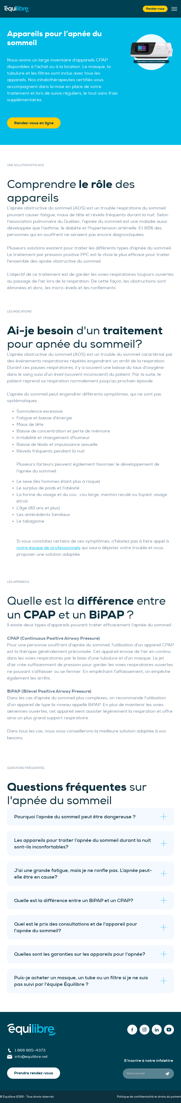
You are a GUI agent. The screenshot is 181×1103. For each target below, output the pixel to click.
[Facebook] (132, 1030)
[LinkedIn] (157, 1030)
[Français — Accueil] (16, 9)
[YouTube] (169, 1030)
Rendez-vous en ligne (33, 122)
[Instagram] (144, 1030)
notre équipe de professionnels (48, 548)
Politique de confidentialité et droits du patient (149, 1097)
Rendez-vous (155, 9)
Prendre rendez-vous (33, 1073)
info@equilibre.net (31, 1056)
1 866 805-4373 (30, 1050)
